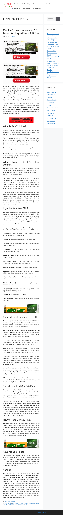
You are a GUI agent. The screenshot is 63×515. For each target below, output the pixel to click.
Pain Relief (17, 8)
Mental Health (51, 110)
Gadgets (49, 97)
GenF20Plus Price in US (21, 504)
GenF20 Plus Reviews (29, 503)
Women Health (51, 123)
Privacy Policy (37, 8)
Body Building (26, 4)
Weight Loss (26, 8)
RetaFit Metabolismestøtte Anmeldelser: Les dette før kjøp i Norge (53, 74)
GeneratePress (41, 512)
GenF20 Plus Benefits (17, 503)
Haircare (49, 105)
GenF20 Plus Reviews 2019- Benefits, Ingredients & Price (21, 32)
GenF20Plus (11, 504)
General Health (37, 4)
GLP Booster (51, 102)
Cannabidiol (51, 95)
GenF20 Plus (8, 503)
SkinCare (16, 4)
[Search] (58, 19)
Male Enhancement (51, 4)
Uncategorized (51, 118)
